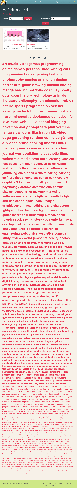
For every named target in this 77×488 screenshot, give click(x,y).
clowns (28, 391)
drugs (27, 435)
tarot (27, 314)
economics (43, 414)
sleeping (45, 296)
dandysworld (65, 443)
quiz (3, 449)
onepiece (21, 439)
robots (49, 337)
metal (28, 205)
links (42, 344)
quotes (59, 435)
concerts (18, 437)
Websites (11, 2)
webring (61, 468)
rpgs (13, 374)
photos (64, 238)
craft (10, 360)
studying (37, 351)
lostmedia (15, 449)
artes (67, 399)
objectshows (8, 357)
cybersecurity (37, 285)
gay (62, 243)
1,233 (47, 46)
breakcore (7, 365)
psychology (10, 187)
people (29, 411)
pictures (23, 371)
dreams (30, 310)
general (52, 426)
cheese (32, 464)
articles (36, 445)
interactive (50, 334)
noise (43, 362)
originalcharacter (17, 454)
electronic (31, 386)
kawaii (31, 148)
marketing (53, 191)
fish (15, 307)
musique (59, 454)
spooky (37, 462)
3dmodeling (38, 377)
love (5, 121)
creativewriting (13, 452)
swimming (53, 409)
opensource (22, 411)
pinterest (49, 368)
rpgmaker (11, 441)
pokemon (10, 126)
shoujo (26, 449)
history (26, 95)
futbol (5, 314)
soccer (13, 254)
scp (32, 456)
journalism (46, 331)
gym (4, 317)
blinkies (64, 277)
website (40, 173)
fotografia (30, 365)
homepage (5, 420)
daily (56, 447)
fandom (61, 148)
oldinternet (24, 452)
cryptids (29, 437)
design (61, 79)
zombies (11, 468)
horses (12, 396)
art (4, 63)
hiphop (35, 360)
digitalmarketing (35, 426)
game (26, 84)
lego (48, 404)
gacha (9, 433)
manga (8, 89)
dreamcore (56, 344)
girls (33, 391)
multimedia (36, 401)
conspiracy (59, 422)
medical (10, 411)
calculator (42, 454)
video (61, 132)
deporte (39, 391)
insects (36, 404)
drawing (39, 84)
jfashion (59, 348)
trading (53, 404)
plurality (30, 396)
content (15, 445)
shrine (17, 362)
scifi (5, 177)
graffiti (4, 430)
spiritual (8, 466)
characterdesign (17, 351)
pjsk (66, 354)
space (13, 163)
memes (8, 148)
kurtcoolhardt (32, 46)
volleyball (43, 371)
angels (43, 416)
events (28, 307)
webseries (63, 424)
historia (70, 386)
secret (19, 473)
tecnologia (32, 296)
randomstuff (13, 458)
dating (67, 462)
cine (68, 351)
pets (5, 254)
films (64, 153)
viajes (61, 456)
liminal (32, 435)
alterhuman (62, 433)
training (33, 454)
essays (54, 310)
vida (65, 418)
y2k (64, 137)
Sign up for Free (60, 2)
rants (68, 428)
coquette (25, 331)
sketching (26, 414)
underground (40, 449)
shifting (48, 466)
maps (32, 414)
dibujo (48, 447)
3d (18, 182)
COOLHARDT (31, 44)
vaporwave (35, 273)
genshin (49, 307)
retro (14, 121)
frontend (53, 466)
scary (71, 422)
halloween (24, 420)
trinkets (42, 404)
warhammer (43, 466)
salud (38, 409)
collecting (39, 307)
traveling (6, 354)
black (12, 460)
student (24, 383)
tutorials (51, 439)
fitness (23, 273)
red (57, 466)
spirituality (20, 247)
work (67, 303)
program (28, 196)
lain (40, 317)
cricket (64, 420)
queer (20, 148)
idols (65, 456)
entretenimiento (31, 466)
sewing (28, 219)
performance (17, 443)
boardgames (8, 371)
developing (28, 468)
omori (51, 383)
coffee (64, 250)
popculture (8, 337)
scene (35, 224)
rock (18, 219)
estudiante (32, 428)
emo (35, 158)
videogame (11, 111)
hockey (64, 416)
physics (28, 277)
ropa (44, 411)
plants (52, 210)
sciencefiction (14, 428)
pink (51, 126)
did (26, 430)
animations (22, 320)
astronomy (49, 273)
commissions (42, 187)
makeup (39, 191)
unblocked (59, 396)
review (10, 445)
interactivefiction (43, 462)
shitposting (10, 430)
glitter (69, 447)
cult (22, 466)
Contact (51, 485)
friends (30, 210)
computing (15, 394)
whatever (5, 396)
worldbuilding (26, 153)
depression (59, 430)
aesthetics (45, 233)
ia (7, 452)
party (8, 458)
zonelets (57, 365)
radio (66, 269)
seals (33, 441)
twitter (49, 460)
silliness (25, 466)
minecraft (21, 116)
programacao (11, 424)
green (14, 409)
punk (52, 177)
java (10, 414)
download (44, 473)
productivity (16, 468)
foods (36, 362)
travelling (61, 377)
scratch (66, 389)
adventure (24, 348)
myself (55, 351)
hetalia (47, 433)
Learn (31, 2)
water (20, 433)
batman (34, 443)
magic (57, 262)
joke (3, 464)
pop (3, 394)
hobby (41, 348)
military (11, 456)
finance (42, 300)
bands (53, 416)
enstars (11, 426)
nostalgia (45, 148)
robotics (28, 374)
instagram (4, 454)
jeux (23, 464)
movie (37, 262)
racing (20, 422)
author (14, 416)
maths (69, 383)
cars (43, 158)
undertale (8, 262)
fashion (55, 74)
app (15, 324)
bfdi (65, 360)
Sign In (70, 2)
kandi (4, 409)
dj (25, 396)
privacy (50, 362)
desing (41, 460)
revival (54, 454)
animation (46, 79)
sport (29, 200)
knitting (40, 303)
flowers (58, 254)
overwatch (26, 460)
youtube (63, 126)
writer (50, 437)
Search (18, 2)
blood (19, 456)
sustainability (50, 428)
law (15, 360)
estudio (58, 441)
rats (72, 426)
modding (7, 331)
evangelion (57, 458)
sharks (57, 386)
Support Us (38, 2)
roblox (68, 100)
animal (9, 449)
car (37, 380)
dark (58, 357)
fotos (15, 460)
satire (15, 456)
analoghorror (11, 435)
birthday (63, 327)
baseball (61, 399)
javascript (40, 238)
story (38, 219)
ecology (40, 399)
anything (7, 285)
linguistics (40, 310)
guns (59, 443)
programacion (38, 105)
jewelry (20, 374)
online (29, 351)
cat (35, 177)
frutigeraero (9, 296)
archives (67, 439)
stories (29, 173)
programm (7, 464)
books (29, 74)
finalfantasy (17, 466)
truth (20, 441)
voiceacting (36, 437)
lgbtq (6, 210)
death (51, 374)
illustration (41, 132)
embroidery (36, 460)
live (62, 441)
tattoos (66, 409)
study (6, 238)
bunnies (65, 357)
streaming (36, 214)
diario (66, 466)
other (68, 300)
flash (68, 401)
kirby (34, 420)
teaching (59, 337)
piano (66, 344)
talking (69, 435)
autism (59, 300)
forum (10, 409)
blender (50, 348)
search (4, 422)
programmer (26, 401)
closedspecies (51, 435)
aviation (57, 428)
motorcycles (61, 466)
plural (30, 420)
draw (8, 394)
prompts (51, 470)
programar (6, 406)
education (53, 100)
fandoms (47, 254)
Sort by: (5, 18)
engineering (11, 233)
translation (17, 401)
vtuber (68, 247)
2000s (32, 121)
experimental (50, 277)
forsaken (68, 445)
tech (25, 111)
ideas (14, 414)
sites (22, 430)
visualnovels (9, 310)
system (21, 310)
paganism (46, 458)
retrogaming (69, 396)
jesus (13, 391)
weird (28, 238)
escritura (20, 445)
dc (21, 406)
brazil (4, 424)
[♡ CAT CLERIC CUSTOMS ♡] (14, 35)
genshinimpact (20, 435)
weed (32, 406)
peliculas (34, 320)
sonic (61, 214)
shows (26, 182)
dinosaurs (22, 380)
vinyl (19, 452)
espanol (70, 460)
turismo (62, 426)
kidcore (66, 422)
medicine (43, 324)
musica (53, 84)
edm (9, 416)
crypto (37, 292)
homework (31, 430)
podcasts (26, 416)
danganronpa (24, 360)
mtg (42, 443)
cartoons (23, 132)
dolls (51, 300)
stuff (14, 168)
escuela (46, 399)
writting (39, 418)
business (40, 163)
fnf (47, 344)
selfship (66, 441)
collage (64, 371)
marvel (60, 314)
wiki (42, 314)
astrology (50, 314)
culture (55, 168)
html (34, 111)
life (70, 116)
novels (5, 348)
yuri (4, 320)
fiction (23, 168)
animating (65, 454)
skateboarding (57, 317)
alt (46, 357)
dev (30, 383)
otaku (57, 426)
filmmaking (55, 371)
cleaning (12, 420)
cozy (36, 383)
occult (55, 292)
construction (15, 399)
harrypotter (26, 433)
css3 (43, 464)
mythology (8, 344)
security (27, 354)
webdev (59, 389)
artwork (19, 416)
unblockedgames (21, 458)
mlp (48, 266)
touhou (27, 337)
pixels (18, 337)
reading (21, 89)
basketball (8, 250)
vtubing (69, 458)
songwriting (5, 456)
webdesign (38, 250)
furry (55, 89)
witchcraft (20, 288)
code (46, 219)
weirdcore (37, 258)
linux (62, 142)
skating (41, 396)
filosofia (24, 456)
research (7, 288)
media (25, 158)
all (12, 304)
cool (25, 214)
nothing (55, 281)
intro (30, 324)
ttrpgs (35, 269)
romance (7, 307)
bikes (52, 447)
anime (48, 48)
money (24, 285)
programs (4, 445)
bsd (31, 416)
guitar (6, 214)
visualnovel (36, 416)
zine (4, 341)
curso (40, 430)
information (23, 269)
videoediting (27, 404)
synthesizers (37, 456)
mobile (46, 437)
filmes (18, 377)
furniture (4, 437)
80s (3, 391)
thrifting (61, 418)
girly (30, 394)
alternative (8, 269)
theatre (18, 292)
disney (31, 452)
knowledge (52, 422)
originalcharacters (25, 243)
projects (7, 292)
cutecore (35, 168)
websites (35, 281)
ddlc (17, 470)
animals (59, 95)
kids (56, 443)
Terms (45, 485)
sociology (55, 411)
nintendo (45, 269)
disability (36, 458)
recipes (59, 354)
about (45, 281)
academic (60, 437)
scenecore (24, 368)
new (73, 456)
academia (40, 420)
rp (66, 348)
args (33, 389)
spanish (45, 354)
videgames (42, 468)
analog (37, 414)
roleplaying (17, 354)
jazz (55, 391)
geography (33, 371)
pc (45, 394)
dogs (6, 137)
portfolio (36, 89)
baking (52, 173)
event (68, 404)
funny (69, 210)
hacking (44, 247)
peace (20, 470)
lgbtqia (70, 406)
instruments (5, 462)
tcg (46, 468)
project (48, 258)
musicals (27, 344)
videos (12, 142)
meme (58, 324)
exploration (15, 462)
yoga (36, 396)
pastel (56, 394)
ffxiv (32, 368)
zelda (65, 458)
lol (69, 360)
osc (67, 337)
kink (40, 464)
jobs (65, 468)
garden (4, 433)
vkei (38, 354)
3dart (55, 437)
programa (5, 426)
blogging (58, 121)
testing (15, 281)
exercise (53, 460)
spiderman (51, 443)
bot (12, 447)
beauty (53, 238)
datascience (5, 473)
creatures (63, 462)
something (27, 464)
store (18, 391)
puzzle (58, 307)
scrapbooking (45, 426)
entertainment (61, 219)
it (46, 250)
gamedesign (37, 334)
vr (48, 310)
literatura (67, 380)
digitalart (41, 196)
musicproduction (29, 439)
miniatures (4, 470)
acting (26, 389)
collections (50, 462)
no (33, 354)
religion (41, 210)
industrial (43, 456)
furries (46, 292)
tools (4, 383)
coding (66, 84)
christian (18, 424)
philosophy (27, 100)
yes (72, 409)
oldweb (68, 254)
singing (13, 273)
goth (47, 182)
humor (39, 341)
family (61, 331)
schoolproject (54, 433)
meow (29, 357)
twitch (15, 368)
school (44, 121)
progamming (8, 377)
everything (48, 224)
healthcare (31, 418)
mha (62, 458)
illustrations (25, 443)
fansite (51, 357)
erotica (72, 437)
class (28, 456)
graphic (43, 374)
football (37, 182)
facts (22, 460)
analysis (69, 420)
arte (17, 84)
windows (43, 327)
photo (21, 307)
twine (68, 391)
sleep (21, 296)
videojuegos (40, 116)
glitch (10, 437)
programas (5, 418)
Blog (60, 483)
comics (31, 79)
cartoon (59, 320)
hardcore (55, 418)
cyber (33, 399)
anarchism (40, 386)
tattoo (4, 435)
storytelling (23, 250)
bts (14, 380)
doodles (16, 447)
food (45, 68)
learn (45, 420)
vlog (52, 380)
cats (66, 68)
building (69, 433)
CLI (56, 483)
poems (48, 303)
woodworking (37, 470)
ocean (5, 351)
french (10, 443)
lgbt (67, 196)
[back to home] (3, 3)
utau (64, 365)
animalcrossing (26, 462)
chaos (33, 449)
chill (44, 418)
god (3, 389)
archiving (66, 470)
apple (70, 449)
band (60, 288)
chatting (4, 411)
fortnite (14, 348)
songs (49, 365)
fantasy (8, 132)
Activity (25, 2)
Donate (51, 483)
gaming (42, 74)
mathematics (38, 337)
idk (53, 132)
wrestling (40, 365)
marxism (7, 460)
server (45, 443)
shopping (39, 266)
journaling (9, 173)
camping (21, 447)
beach (31, 460)
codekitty (7, 46)
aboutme (17, 210)
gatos (37, 277)
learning (54, 159)
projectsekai (38, 473)
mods (42, 433)
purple (48, 416)
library (17, 426)
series (43, 177)
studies (3, 468)
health (61, 163)
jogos (28, 317)
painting (64, 173)
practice (42, 445)
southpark (55, 406)
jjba (14, 437)
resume (35, 314)
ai (3, 142)
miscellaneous (51, 468)
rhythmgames (43, 452)
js (35, 418)
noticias (36, 452)
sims (50, 454)
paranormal (57, 360)
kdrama (19, 414)
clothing (27, 266)
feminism (6, 368)
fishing (12, 418)
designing (7, 380)
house (18, 460)
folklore (46, 439)
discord (64, 258)
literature (9, 100)
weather (20, 409)
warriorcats (61, 404)
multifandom (57, 462)
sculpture (51, 420)
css (11, 200)
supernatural (7, 401)
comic (49, 137)
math (6, 168)
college (50, 394)
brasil (36, 374)
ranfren (23, 473)
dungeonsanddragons (58, 464)
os (6, 449)
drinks (62, 470)
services (54, 399)
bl (70, 354)
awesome (6, 386)
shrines (4, 439)
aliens (69, 317)
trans (48, 205)
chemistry (19, 389)
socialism (60, 409)
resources (13, 341)
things (63, 383)
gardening (20, 137)
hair (68, 424)
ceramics (66, 430)
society (67, 437)
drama (34, 411)
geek (44, 447)
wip (62, 285)
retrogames (5, 428)
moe (30, 449)
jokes (55, 470)
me (18, 196)
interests (31, 300)
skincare (63, 406)
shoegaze (31, 445)
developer (32, 327)
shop (18, 266)
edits (58, 470)
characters (61, 205)
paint (27, 473)
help (28, 399)
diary (23, 126)
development (11, 224)
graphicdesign (12, 205)
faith (7, 468)
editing (39, 205)
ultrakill (60, 447)
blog (6, 74)
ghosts (24, 437)
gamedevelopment (13, 300)
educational (13, 383)
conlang (4, 443)
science (57, 105)
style (52, 354)
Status (69, 483)
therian (26, 406)
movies (17, 74)
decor (26, 447)
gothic (68, 314)
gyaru (51, 320)
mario (23, 391)
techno (43, 409)
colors (24, 418)
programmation (33, 447)
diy (66, 177)
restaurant (18, 418)
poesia (53, 430)
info (16, 285)
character (51, 441)
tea (44, 389)
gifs (17, 357)
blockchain (62, 445)
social (59, 247)
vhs (69, 416)
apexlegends (42, 48)
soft (36, 439)
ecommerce (49, 386)
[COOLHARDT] (38, 35)
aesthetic (51, 153)
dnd (5, 200)
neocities (21, 449)
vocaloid (68, 159)
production (59, 368)
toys (34, 317)
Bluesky (26, 483)
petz (36, 430)
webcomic (10, 158)
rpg (61, 210)
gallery (58, 341)
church (10, 454)
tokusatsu (11, 473)
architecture (9, 258)
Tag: (45, 18)
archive (25, 187)
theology (63, 428)
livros (8, 389)
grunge (31, 380)
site (49, 285)
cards (15, 439)
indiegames (45, 360)
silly (64, 168)
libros (31, 303)
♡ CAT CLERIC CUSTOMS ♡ (12, 44)
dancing (19, 317)
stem (3, 460)
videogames (19, 48)
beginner (22, 468)
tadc (65, 464)
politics (65, 111)
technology (42, 95)
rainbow (36, 464)
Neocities (5, 483)
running (58, 362)
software (8, 196)
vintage (7, 242)
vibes (45, 449)
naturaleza (36, 468)
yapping (47, 424)
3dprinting (46, 406)
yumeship (6, 399)
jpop (13, 389)
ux (30, 443)
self (32, 470)
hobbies (33, 247)
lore (56, 258)
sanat (8, 447)
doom (57, 401)
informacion (60, 449)
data (36, 357)
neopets (4, 466)
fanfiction (25, 163)
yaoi (30, 288)
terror (30, 424)
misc (53, 389)
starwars (61, 391)
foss (42, 437)
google (41, 458)
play (39, 443)
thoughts (54, 250)
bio (54, 331)
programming (11, 48)
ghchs (18, 344)
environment (48, 391)
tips (32, 468)
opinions (25, 470)
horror (7, 84)
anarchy (57, 439)
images (62, 394)
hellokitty (44, 380)
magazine (17, 430)
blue (63, 374)
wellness (25, 428)
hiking (43, 320)
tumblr (63, 401)
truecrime (5, 414)
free (51, 324)
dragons (49, 341)
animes (27, 292)
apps (45, 317)
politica (15, 473)
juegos (25, 281)
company (47, 445)
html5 (54, 296)
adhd (37, 454)
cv (31, 433)
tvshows (39, 288)
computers (38, 126)
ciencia (37, 466)
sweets (4, 452)
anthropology (55, 424)
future (69, 456)
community (65, 224)
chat (5, 273)
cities (43, 470)
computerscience (47, 401)
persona (5, 404)
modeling (50, 414)
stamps (11, 320)
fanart (16, 214)
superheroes (27, 441)
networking (46, 430)
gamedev (59, 116)
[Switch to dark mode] (75, 2)
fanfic (11, 317)
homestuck (60, 182)
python (6, 334)
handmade (56, 445)
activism (39, 368)
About (45, 483)
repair (71, 462)
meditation (56, 452)
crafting (57, 269)
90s (59, 177)
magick (68, 464)
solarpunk (69, 452)
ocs (47, 89)
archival (46, 470)
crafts (23, 142)
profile (6, 304)
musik (13, 466)
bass (67, 460)
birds (64, 281)
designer (71, 466)
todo (47, 454)
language (8, 266)
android (39, 389)
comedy (60, 233)
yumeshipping (26, 454)
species (65, 447)
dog (59, 334)
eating (9, 422)
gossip (20, 462)
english (23, 324)
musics (66, 449)
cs (28, 452)
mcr (67, 394)
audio (23, 357)
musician (69, 468)
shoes (18, 420)
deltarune (34, 228)
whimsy (69, 331)
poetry (66, 89)
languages (9, 228)
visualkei (10, 462)
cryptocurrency (51, 456)
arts (45, 168)
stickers (24, 386)
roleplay (8, 219)
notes (62, 439)
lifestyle (48, 200)
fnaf (52, 247)
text (34, 424)
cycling (64, 435)
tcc (60, 414)
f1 (30, 389)
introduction (28, 341)
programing (48, 111)
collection (20, 396)
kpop (15, 95)
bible (56, 420)
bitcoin (26, 409)
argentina (10, 470)
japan (65, 262)
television (21, 304)
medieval (26, 422)
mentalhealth (17, 314)
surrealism (32, 409)
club (14, 470)
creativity (56, 196)
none (57, 374)
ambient (22, 426)
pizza (36, 344)
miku (17, 406)
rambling (33, 462)
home (24, 362)
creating (37, 435)
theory (46, 441)
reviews (17, 238)
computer (24, 258)
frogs (38, 428)
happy (57, 468)
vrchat (3, 458)
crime (57, 456)
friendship (45, 422)
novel (49, 389)
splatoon (21, 327)
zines (26, 224)
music (13, 63)
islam (58, 460)
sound (49, 411)
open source (13, 483)
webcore (7, 247)
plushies (68, 362)
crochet (15, 177)
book (55, 266)
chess (16, 331)
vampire (25, 445)
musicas (10, 439)
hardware (38, 406)
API (64, 483)
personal (33, 68)
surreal (43, 428)
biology (36, 254)
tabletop (39, 411)
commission (63, 452)
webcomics (29, 233)
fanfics (41, 439)
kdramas (15, 433)
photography (13, 79)
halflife (29, 470)
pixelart (7, 191)
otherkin (48, 418)
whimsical (29, 458)
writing (56, 68)
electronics (50, 228)
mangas (4, 416)
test (5, 163)
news (52, 163)
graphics (8, 182)
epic (47, 409)
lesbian (58, 380)
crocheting (36, 433)
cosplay (20, 262)
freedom (58, 416)
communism (19, 365)
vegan (45, 460)
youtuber (50, 452)
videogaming (40, 424)
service (38, 422)
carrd (34, 348)
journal (8, 153)
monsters (62, 411)
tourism (14, 422)
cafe (71, 389)
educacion (24, 254)
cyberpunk (44, 243)
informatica (66, 266)
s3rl (6, 48)
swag (30, 362)
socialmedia (50, 377)
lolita (8, 391)
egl (60, 420)
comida (58, 187)
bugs (56, 285)
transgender (65, 310)
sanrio (20, 200)
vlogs (16, 441)
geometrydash (49, 464)
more (51, 458)
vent (57, 383)
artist (28, 191)
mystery (54, 327)
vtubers (41, 394)
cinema (27, 177)
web (23, 121)
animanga (65, 414)
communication (52, 449)
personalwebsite (12, 277)
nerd (13, 406)
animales (18, 404)
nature (7, 105)
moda (29, 262)
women (68, 426)
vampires (58, 303)
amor (62, 351)
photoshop (32, 473)
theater (64, 386)
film (70, 95)
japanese (50, 288)
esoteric (4, 441)
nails (20, 428)
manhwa (43, 383)
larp (24, 48)
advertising (62, 460)
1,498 (24, 46)
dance (18, 191)
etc (20, 173)
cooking (36, 142)
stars (41, 357)
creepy (23, 399)
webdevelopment (20, 334)
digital (6, 281)
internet (50, 142)
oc (57, 137)
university (43, 435)
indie (38, 200)
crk (51, 445)
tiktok (15, 411)
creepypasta (8, 327)
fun (41, 100)
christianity (7, 362)
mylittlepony (39, 441)
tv (40, 153)
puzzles (35, 331)
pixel (4, 360)
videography (50, 396)
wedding (32, 422)
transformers (15, 386)
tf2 (16, 371)
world (56, 414)
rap (35, 324)
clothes (50, 214)
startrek (4, 447)
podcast (6, 374)
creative (47, 262)
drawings (7, 324)
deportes (46, 351)
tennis (27, 426)
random (36, 137)
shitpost (40, 447)
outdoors (27, 377)
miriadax (13, 464)
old (72, 391)
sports (19, 105)
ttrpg (22, 228)
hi (69, 409)
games (19, 68)
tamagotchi (18, 464)
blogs (55, 243)
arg (70, 137)
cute (6, 95)
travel (7, 116)
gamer (12, 404)
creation (24, 424)
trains (35, 394)
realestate (23, 394)
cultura (68, 411)
